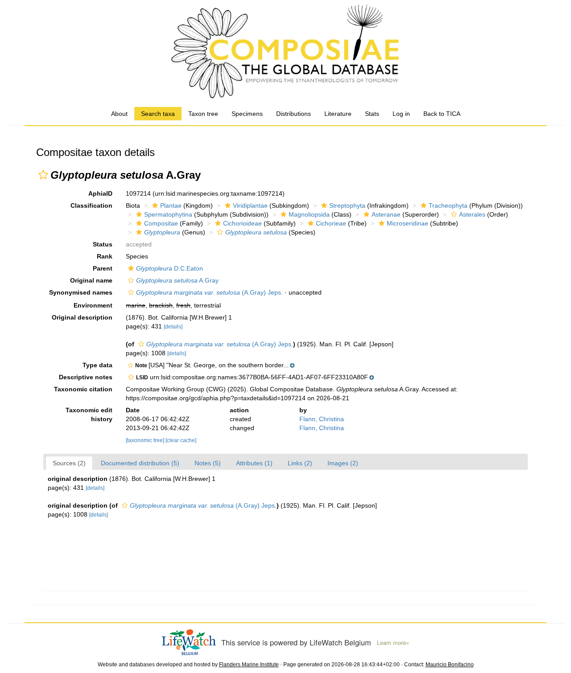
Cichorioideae (242, 223)
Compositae (161, 223)
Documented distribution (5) (140, 463)
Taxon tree (203, 113)
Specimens (247, 113)
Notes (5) (207, 463)
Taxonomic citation (83, 389)
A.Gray (177, 280)
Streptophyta (347, 205)
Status (102, 244)
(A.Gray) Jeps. (209, 292)
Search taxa (158, 113)
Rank (104, 256)
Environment (93, 305)
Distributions (293, 113)
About (119, 113)
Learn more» (393, 643)
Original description (82, 317)
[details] (173, 327)
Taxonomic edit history (89, 414)
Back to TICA (441, 113)
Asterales (472, 214)
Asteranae (386, 214)
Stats (372, 113)
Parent (102, 268)
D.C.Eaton (169, 268)
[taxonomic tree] (146, 440)
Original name (91, 280)
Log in (401, 113)
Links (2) (300, 463)
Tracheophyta (448, 205)
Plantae (171, 205)
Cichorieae (331, 223)
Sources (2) (69, 463)
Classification (91, 205)
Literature (338, 113)
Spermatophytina (168, 214)
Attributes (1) (254, 463)
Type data (97, 365)
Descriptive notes (85, 377)
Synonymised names (80, 292)
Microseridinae (407, 223)
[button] (43, 174)
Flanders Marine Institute (249, 664)
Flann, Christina (321, 419)
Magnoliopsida (309, 214)
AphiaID (100, 193)
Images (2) (342, 463)
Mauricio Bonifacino (450, 664)
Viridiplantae (250, 205)
